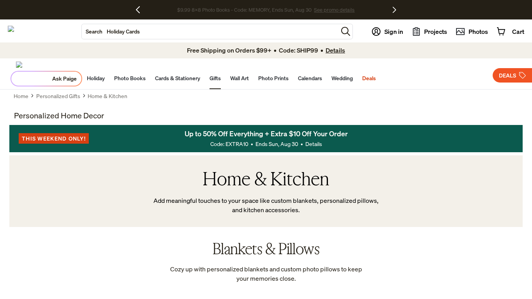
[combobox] (210, 31)
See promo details (334, 9)
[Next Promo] (394, 10)
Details (313, 144)
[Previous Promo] (141, 9)
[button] (345, 31)
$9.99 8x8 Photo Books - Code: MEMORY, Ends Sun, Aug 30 (244, 9)
